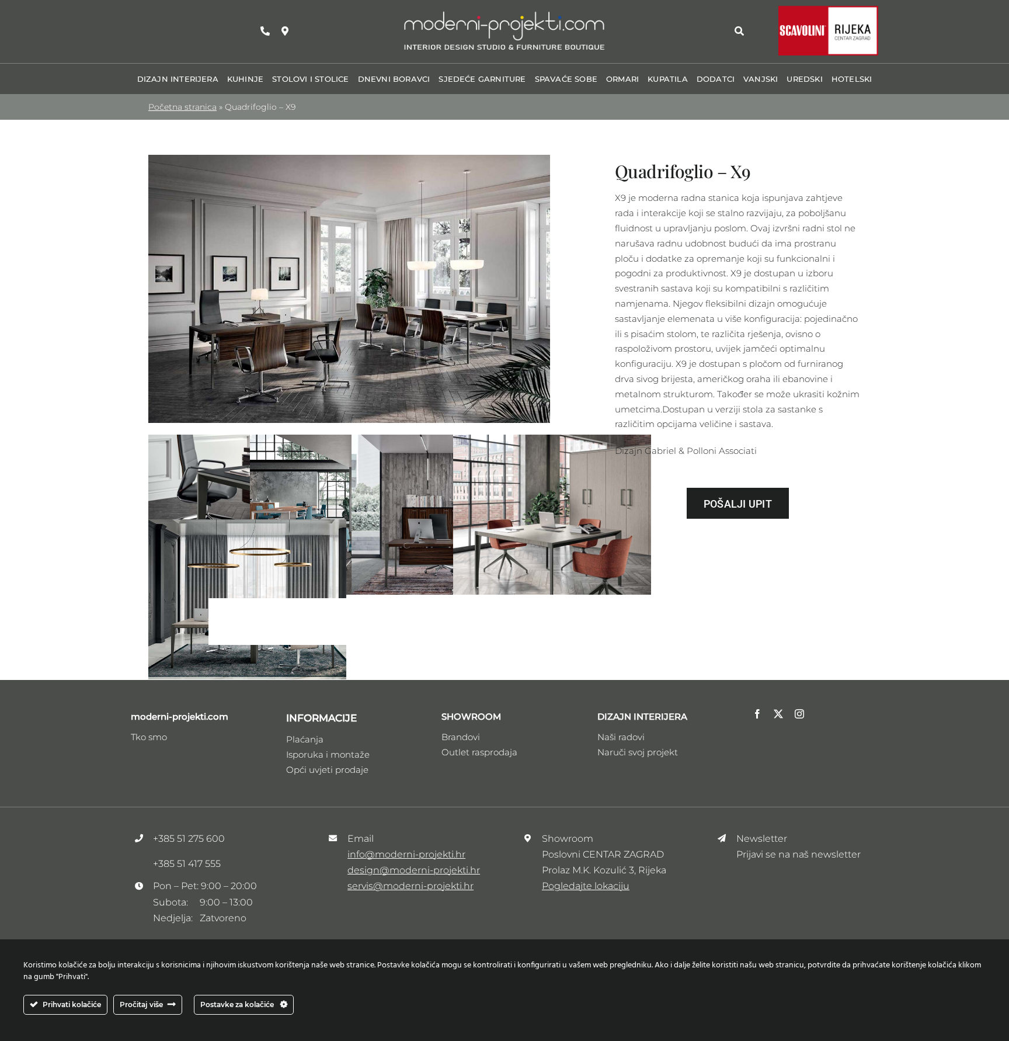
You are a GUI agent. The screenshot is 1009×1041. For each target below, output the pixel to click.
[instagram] (799, 714)
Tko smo (149, 736)
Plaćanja (304, 739)
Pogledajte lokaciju (585, 885)
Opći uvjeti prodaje (327, 769)
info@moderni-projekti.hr (406, 854)
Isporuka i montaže (328, 754)
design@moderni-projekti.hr (413, 870)
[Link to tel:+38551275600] (265, 31)
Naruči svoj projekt (637, 752)
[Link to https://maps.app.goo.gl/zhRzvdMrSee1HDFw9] (284, 31)
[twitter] (778, 714)
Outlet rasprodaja (479, 752)
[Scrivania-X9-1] (349, 159)
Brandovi (460, 736)
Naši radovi (621, 736)
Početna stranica (182, 107)
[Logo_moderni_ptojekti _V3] (504, 13)
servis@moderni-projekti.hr (410, 885)
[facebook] (757, 714)
